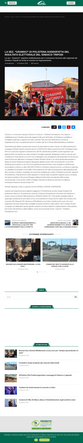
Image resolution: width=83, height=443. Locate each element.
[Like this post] (54, 127)
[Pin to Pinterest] (68, 127)
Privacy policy (44, 440)
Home (7, 17)
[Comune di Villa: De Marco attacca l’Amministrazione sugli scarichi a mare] (11, 403)
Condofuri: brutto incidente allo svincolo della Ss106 (39, 363)
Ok (36, 440)
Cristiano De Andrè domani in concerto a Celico (37, 387)
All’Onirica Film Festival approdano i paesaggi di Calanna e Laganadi (45, 375)
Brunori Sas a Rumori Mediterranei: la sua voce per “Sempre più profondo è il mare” (48, 352)
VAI (75, 297)
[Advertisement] (41, 34)
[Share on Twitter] (64, 127)
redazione (10, 63)
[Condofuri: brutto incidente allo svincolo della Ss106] (60, 250)
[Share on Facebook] (59, 127)
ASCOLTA (12, 3)
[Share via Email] (73, 127)
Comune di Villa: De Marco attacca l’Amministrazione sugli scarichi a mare (47, 400)
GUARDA (71, 3)
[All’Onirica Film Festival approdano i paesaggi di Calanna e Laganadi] (11, 378)
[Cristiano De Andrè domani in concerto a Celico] (11, 390)
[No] (80, 438)
